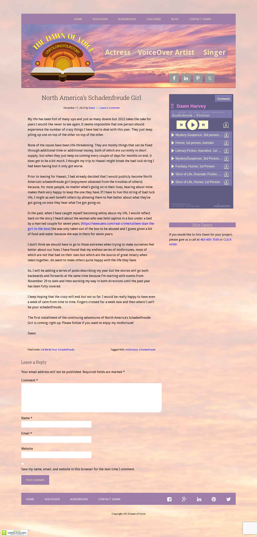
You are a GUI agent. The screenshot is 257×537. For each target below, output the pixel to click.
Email (26, 433)
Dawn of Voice (64, 57)
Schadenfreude (147, 349)
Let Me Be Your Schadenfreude (57, 349)
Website (27, 449)
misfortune (131, 349)
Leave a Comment (110, 108)
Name (26, 418)
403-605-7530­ (209, 239)
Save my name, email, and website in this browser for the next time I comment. (78, 469)
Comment (29, 380)
